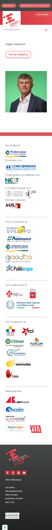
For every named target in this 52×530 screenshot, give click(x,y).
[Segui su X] (13, 473)
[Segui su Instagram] (18, 473)
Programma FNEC (14, 491)
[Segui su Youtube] (24, 473)
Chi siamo (10, 487)
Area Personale (13, 480)
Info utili (9, 502)
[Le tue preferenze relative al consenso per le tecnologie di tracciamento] (4, 527)
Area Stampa (11, 495)
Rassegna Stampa (14, 498)
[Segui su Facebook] (7, 473)
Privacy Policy (13, 514)
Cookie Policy (13, 517)
